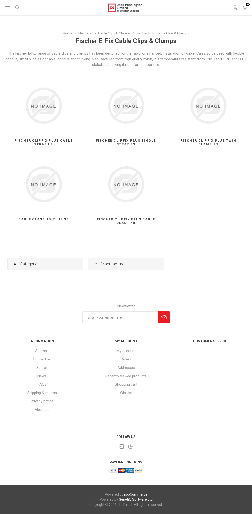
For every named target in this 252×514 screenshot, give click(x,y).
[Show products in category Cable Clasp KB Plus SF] (43, 184)
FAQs (42, 384)
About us (42, 409)
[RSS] (131, 446)
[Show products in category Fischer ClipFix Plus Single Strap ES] (126, 105)
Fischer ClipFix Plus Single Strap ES (126, 142)
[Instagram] (121, 446)
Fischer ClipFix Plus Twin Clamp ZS (208, 142)
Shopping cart (126, 384)
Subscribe (164, 317)
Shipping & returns (42, 393)
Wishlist (126, 393)
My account (126, 351)
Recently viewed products (126, 376)
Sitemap (42, 351)
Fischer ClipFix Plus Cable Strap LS (44, 142)
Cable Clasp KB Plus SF (43, 219)
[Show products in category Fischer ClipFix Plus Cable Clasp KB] (126, 184)
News (42, 376)
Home (67, 33)
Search (42, 367)
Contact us (42, 359)
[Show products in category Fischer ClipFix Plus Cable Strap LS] (43, 105)
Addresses (126, 367)
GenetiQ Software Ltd (136, 499)
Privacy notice (42, 401)
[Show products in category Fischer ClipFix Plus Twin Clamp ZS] (208, 105)
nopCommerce (135, 494)
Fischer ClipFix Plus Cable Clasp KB (126, 221)
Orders (126, 359)
